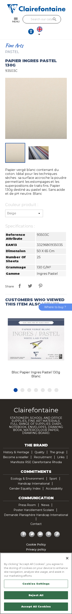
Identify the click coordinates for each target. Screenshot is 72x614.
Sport (53, 478)
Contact (36, 524)
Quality (39, 452)
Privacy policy (36, 549)
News (45, 505)
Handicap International (34, 483)
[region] (36, 583)
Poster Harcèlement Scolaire (34, 510)
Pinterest (40, 286)
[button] (15, 390)
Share (20, 286)
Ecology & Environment (27, 478)
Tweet (30, 286)
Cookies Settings (36, 583)
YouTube (40, 534)
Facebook (23, 534)
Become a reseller (15, 457)
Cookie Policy (36, 544)
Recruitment (43, 457)
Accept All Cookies (36, 606)
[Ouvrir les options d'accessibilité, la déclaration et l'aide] (31, 31)
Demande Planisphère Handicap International (36, 515)
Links (60, 457)
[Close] (67, 558)
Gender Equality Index (24, 488)
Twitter (32, 534)
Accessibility (54, 488)
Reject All (36, 595)
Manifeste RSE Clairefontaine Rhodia (36, 462)
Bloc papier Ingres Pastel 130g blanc (36, 374)
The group (57, 452)
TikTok (57, 534)
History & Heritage (16, 452)
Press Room (27, 505)
